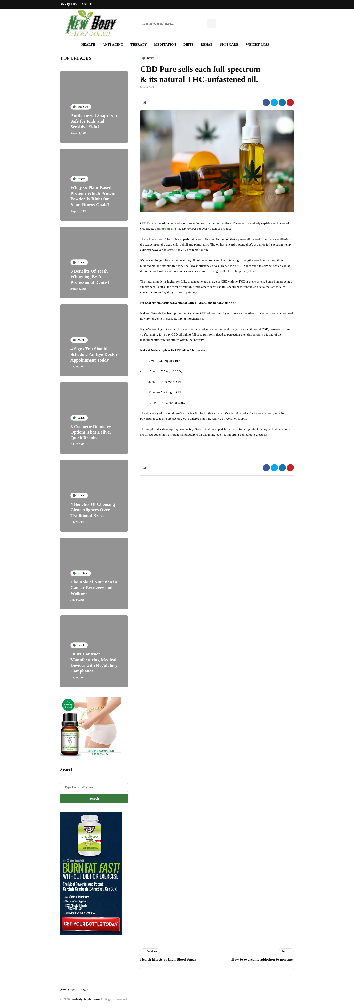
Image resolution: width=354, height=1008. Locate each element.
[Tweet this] (274, 102)
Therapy (138, 44)
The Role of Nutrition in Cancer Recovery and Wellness (93, 587)
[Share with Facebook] (266, 102)
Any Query (68, 4)
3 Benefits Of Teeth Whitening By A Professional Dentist (89, 276)
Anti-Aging (113, 44)
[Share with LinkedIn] (282, 102)
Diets (188, 44)
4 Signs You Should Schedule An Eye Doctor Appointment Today (94, 354)
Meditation (165, 44)
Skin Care (229, 44)
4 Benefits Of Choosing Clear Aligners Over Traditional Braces (92, 510)
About (86, 4)
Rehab (207, 44)
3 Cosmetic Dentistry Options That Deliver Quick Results (90, 432)
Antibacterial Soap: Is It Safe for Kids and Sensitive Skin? (93, 121)
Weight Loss (257, 44)
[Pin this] (290, 102)
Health (88, 44)
